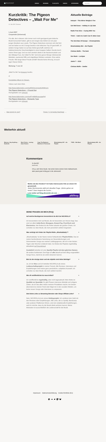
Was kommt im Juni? (13, 112)
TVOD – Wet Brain (76, 142)
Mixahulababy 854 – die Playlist (82, 46)
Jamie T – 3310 (76, 61)
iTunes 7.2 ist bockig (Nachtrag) (53, 112)
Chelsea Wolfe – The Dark (80, 51)
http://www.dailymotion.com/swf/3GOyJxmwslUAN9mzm (28, 88)
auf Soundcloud (40, 246)
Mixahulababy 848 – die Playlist (94, 143)
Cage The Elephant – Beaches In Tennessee (44, 143)
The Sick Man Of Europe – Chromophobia (85, 41)
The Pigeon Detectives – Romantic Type (24, 99)
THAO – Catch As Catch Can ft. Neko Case (85, 36)
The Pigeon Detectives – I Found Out (22, 90)
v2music (25, 93)
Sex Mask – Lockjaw (78, 56)
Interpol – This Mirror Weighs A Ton (83, 20)
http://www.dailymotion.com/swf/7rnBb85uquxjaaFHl (27, 97)
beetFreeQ (35, 165)
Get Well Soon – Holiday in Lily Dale (83, 25)
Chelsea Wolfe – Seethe (79, 66)
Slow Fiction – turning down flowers (27, 143)
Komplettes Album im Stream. (19, 80)
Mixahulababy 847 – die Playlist (60, 143)
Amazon (24, 72)
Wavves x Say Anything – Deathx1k (11, 143)
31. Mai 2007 (35, 163)
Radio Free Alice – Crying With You (83, 31)
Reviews (18, 24)
